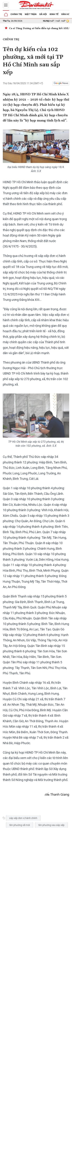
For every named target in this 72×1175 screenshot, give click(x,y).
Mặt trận (31, 14)
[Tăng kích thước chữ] (49, 1171)
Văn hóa (66, 14)
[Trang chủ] (6, 14)
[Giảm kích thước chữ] (39, 1171)
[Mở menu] (6, 5)
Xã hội (43, 14)
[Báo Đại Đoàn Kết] (36, 5)
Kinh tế (54, 14)
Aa (44, 1171)
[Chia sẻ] (69, 1170)
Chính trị (16, 14)
